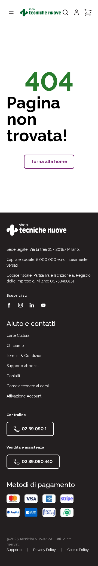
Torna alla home (49, 161)
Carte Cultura (18, 335)
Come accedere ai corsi (28, 386)
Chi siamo (15, 345)
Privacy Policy (44, 550)
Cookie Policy (78, 550)
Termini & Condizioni (25, 355)
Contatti (13, 376)
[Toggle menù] (11, 12)
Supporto (14, 550)
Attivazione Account (24, 396)
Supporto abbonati (23, 366)
